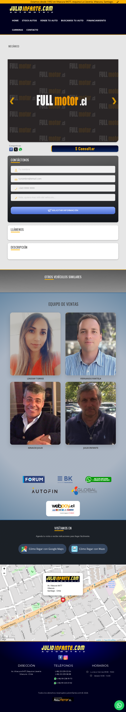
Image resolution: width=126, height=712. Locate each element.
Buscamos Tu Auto (72, 20)
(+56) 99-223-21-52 (64, 683)
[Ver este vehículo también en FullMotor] (63, 699)
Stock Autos (29, 20)
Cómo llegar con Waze (92, 549)
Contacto (32, 29)
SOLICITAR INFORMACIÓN (64, 210)
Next (114, 99)
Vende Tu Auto (49, 20)
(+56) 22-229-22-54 (63, 671)
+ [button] (4, 569)
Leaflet (98, 640)
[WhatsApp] (119, 705)
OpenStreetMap (110, 640)
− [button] (4, 573)
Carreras (17, 29)
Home (15, 20)
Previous (12, 99)
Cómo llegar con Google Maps (46, 549)
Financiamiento (96, 20)
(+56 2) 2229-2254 (110, 1)
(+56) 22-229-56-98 (63, 674)
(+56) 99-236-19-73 (64, 679)
